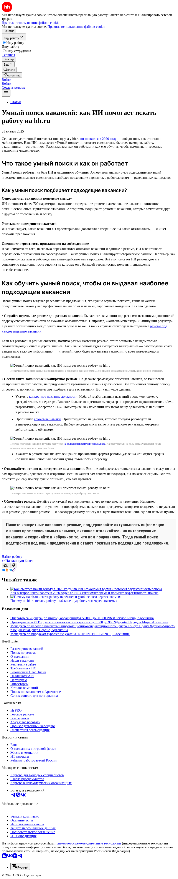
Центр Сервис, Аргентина (48, 630)
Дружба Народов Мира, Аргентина (142, 622)
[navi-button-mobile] (6, 93)
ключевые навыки (47, 419)
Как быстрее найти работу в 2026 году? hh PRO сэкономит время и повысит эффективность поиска (84, 593)
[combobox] (20, 866)
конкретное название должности (53, 396)
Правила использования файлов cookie (76, 26)
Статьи (15, 102)
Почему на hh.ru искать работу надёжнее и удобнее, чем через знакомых (63, 601)
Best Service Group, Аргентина (131, 618)
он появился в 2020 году (98, 139)
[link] (9, 69)
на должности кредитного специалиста (84, 443)
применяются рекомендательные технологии (87, 843)
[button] (6, 79)
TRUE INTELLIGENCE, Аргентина (103, 634)
